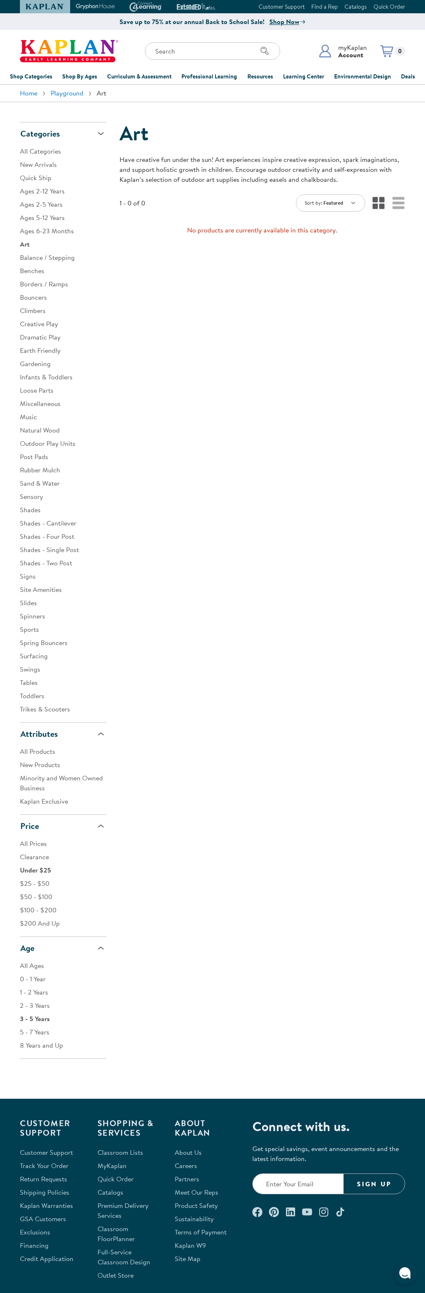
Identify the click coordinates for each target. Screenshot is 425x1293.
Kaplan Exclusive (44, 801)
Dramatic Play (40, 337)
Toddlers (32, 695)
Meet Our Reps (196, 1192)
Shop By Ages (79, 76)
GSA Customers (43, 1218)
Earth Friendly (40, 350)
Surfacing (34, 655)
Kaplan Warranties (46, 1205)
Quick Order (389, 6)
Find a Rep (324, 6)
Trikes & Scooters (45, 709)
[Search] (264, 51)
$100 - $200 (38, 909)
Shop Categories (31, 76)
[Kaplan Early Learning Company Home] (69, 51)
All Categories (40, 151)
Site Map (187, 1258)
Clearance (34, 856)
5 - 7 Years (34, 1031)
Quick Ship (35, 177)
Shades (30, 509)
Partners (187, 1178)
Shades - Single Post (49, 549)
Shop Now (284, 21)
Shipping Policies (44, 1192)
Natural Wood (40, 430)
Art (24, 244)
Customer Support (282, 6)
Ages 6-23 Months (47, 230)
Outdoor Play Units (48, 443)
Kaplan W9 (190, 1245)
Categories (40, 133)
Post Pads (34, 456)
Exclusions (35, 1232)
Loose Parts (37, 390)
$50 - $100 (36, 896)
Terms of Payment (201, 1232)
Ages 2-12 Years (42, 191)
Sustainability (194, 1218)
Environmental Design (362, 76)
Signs (28, 576)
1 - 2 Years (34, 992)
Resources (260, 76)
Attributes (39, 733)
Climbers (33, 310)
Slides (28, 602)
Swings (30, 669)
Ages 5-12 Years (42, 217)
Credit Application (46, 1258)
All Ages (32, 965)
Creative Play (39, 323)
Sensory (31, 496)
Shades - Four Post (47, 536)
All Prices (33, 843)
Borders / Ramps (44, 283)
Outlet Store (116, 1275)
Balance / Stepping (47, 257)
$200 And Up (40, 923)
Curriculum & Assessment (139, 76)
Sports (29, 629)
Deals (408, 76)
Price (29, 825)
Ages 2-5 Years (41, 204)
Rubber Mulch (40, 469)
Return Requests (43, 1178)
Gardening (35, 363)
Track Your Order (44, 1165)
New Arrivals (38, 164)
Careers (186, 1165)
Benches (32, 270)
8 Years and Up (41, 1045)
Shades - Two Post (46, 562)
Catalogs (355, 6)
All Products (37, 751)
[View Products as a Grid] (378, 203)
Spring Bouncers (44, 642)
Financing (34, 1245)
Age (27, 947)
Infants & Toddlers (46, 376)
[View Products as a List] (398, 203)
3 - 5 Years (35, 1018)
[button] (342, 51)
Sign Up (374, 1183)
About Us (188, 1152)
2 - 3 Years (35, 1005)
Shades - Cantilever (48, 523)
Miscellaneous (40, 403)
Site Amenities (41, 589)
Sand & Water (40, 483)
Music (28, 416)
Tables (29, 682)
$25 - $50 (34, 883)
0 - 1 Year (33, 978)
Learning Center (303, 76)
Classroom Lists (120, 1152)
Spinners (32, 616)
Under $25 (35, 870)
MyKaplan (112, 1165)
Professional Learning (209, 76)
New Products (40, 764)
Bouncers (33, 297)
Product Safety (196, 1205)
